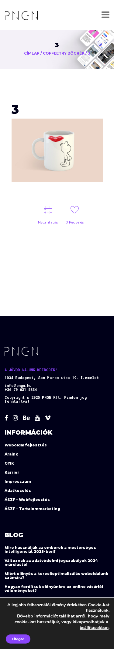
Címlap (32, 53)
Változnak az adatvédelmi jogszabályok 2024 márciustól (51, 563)
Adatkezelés (18, 491)
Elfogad (18, 639)
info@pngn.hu (18, 385)
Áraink (11, 454)
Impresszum (18, 481)
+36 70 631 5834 (21, 389)
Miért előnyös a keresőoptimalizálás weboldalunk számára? (56, 576)
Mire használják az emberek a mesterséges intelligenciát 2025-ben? (50, 549)
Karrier (12, 472)
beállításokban (94, 628)
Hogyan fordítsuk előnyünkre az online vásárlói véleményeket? (54, 589)
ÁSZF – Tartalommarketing (32, 509)
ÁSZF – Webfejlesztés (27, 500)
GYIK (9, 463)
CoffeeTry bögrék (64, 53)
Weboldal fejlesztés (26, 445)
